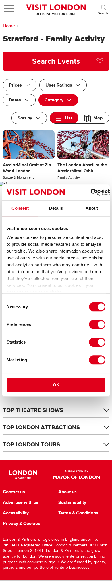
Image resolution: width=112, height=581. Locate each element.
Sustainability (72, 502)
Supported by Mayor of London (76, 474)
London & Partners (23, 474)
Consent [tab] (20, 208)
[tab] (64, 117)
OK (56, 384)
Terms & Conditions (78, 513)
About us (67, 491)
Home (9, 26)
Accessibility (16, 513)
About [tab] (92, 208)
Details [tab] (56, 208)
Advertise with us (20, 502)
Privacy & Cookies (21, 523)
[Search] (103, 8)
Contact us (14, 491)
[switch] (97, 324)
